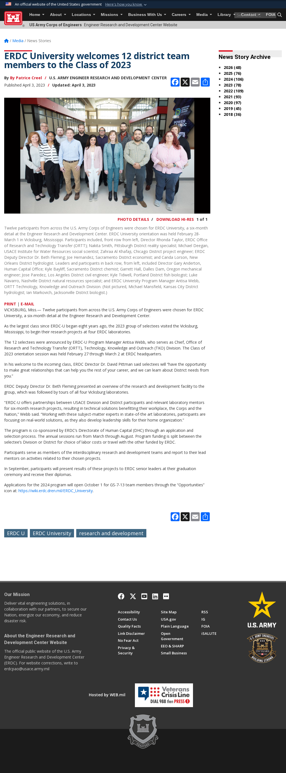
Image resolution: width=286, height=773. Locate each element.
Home (35, 15)
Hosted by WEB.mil (107, 694)
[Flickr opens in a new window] (166, 596)
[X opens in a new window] (133, 596)
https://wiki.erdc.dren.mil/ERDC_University (55, 490)
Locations (82, 15)
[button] (126, 4)
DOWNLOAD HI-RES (175, 219)
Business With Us (145, 15)
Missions (110, 15)
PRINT (10, 304)
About (56, 15)
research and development (111, 533)
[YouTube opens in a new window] (144, 596)
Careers (179, 15)
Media (202, 15)
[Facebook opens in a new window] (121, 596)
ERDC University (52, 533)
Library (225, 15)
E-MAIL (27, 304)
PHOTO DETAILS (133, 219)
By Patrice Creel (26, 77)
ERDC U (16, 533)
